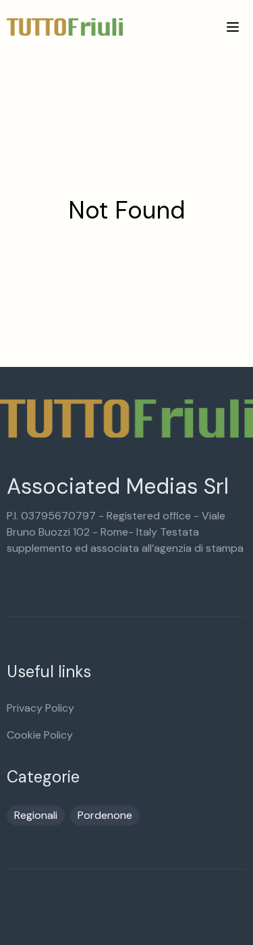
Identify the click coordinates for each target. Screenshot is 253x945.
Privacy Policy (40, 708)
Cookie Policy (40, 735)
